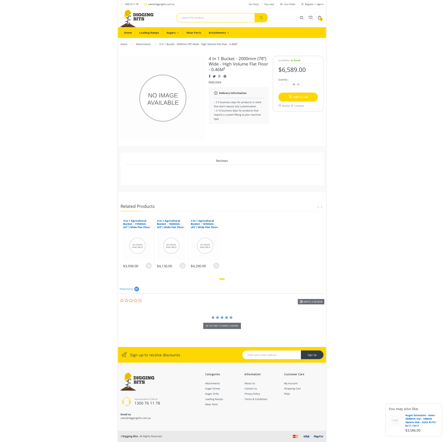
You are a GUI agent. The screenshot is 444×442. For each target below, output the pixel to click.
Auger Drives (212, 388)
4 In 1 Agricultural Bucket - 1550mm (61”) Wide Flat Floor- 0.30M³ (137, 225)
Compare (299, 105)
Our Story (254, 4)
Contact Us (251, 388)
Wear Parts (211, 404)
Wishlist (286, 105)
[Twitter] (214, 76)
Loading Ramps (214, 399)
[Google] (219, 76)
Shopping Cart (292, 388)
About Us (250, 383)
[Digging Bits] (137, 17)
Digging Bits (130, 436)
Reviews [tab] (222, 161)
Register (309, 4)
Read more (215, 82)
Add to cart (301, 97)
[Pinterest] (225, 76)
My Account (291, 383)
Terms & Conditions (256, 399)
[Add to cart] (149, 266)
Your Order (289, 4)
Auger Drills (212, 393)
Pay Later (269, 4)
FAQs (287, 393)
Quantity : (283, 79)
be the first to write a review (222, 325)
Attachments (143, 44)
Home (124, 44)
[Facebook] (209, 76)
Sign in (320, 4)
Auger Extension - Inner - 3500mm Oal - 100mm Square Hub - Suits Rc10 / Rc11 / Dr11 (421, 420)
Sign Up (312, 355)
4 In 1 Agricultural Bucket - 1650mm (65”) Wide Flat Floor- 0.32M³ (205, 225)
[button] (311, 301)
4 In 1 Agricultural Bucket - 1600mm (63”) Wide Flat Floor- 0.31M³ (171, 225)
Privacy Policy (252, 393)
